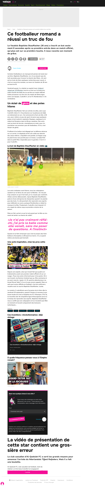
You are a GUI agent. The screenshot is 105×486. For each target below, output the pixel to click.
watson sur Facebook (31, 480)
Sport (32, 5)
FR (75, 2)
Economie (21, 5)
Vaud (14, 29)
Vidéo (37, 311)
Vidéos (53, 5)
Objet (10, 408)
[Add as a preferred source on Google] (32, 59)
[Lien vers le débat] (20, 59)
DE (71, 2)
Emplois (53, 480)
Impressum (61, 480)
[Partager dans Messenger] (12, 59)
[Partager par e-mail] (16, 59)
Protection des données (35, 482)
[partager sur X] (12, 349)
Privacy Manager (49, 482)
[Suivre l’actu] (42, 59)
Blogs (48, 5)
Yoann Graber (17, 68)
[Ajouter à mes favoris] (24, 59)
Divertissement (40, 5)
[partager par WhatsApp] (14, 350)
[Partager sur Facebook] (9, 59)
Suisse (5, 5)
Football (23, 311)
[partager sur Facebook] (10, 350)
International (13, 5)
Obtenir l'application (17, 480)
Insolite (31, 311)
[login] (2, 483)
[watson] (7, 2)
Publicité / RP (44, 480)
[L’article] (40, 455)
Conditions (70, 480)
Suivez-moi (43, 68)
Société (27, 5)
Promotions (60, 5)
